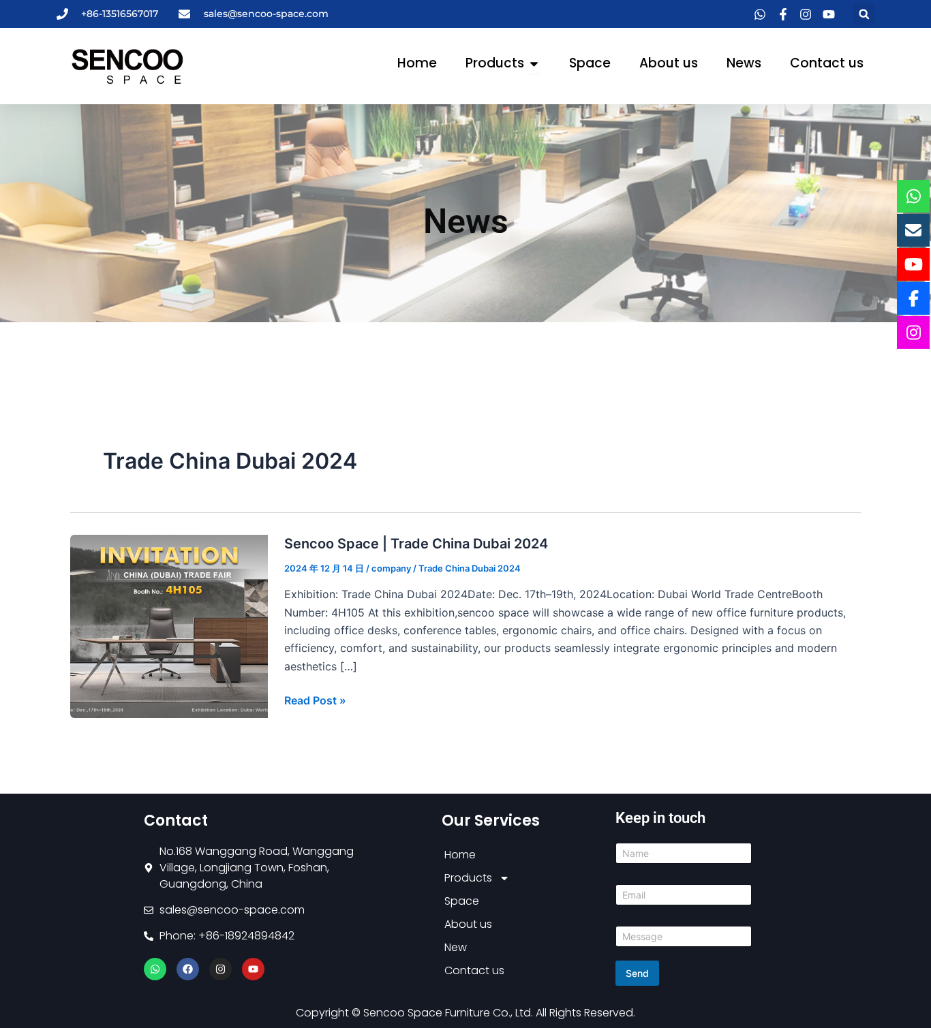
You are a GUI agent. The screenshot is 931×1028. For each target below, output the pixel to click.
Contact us (474, 970)
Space (461, 901)
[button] (863, 14)
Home (460, 854)
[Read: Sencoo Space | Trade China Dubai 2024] (169, 625)
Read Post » (315, 699)
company (391, 568)
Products (468, 878)
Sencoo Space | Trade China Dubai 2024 (416, 543)
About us (468, 924)
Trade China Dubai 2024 (469, 568)
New (455, 947)
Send (637, 973)
